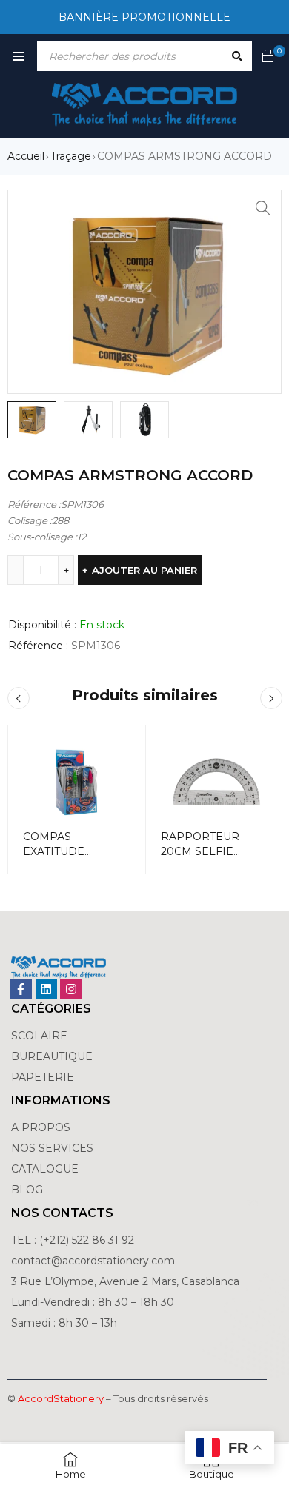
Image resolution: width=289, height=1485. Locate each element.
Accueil (25, 156)
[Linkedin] (46, 989)
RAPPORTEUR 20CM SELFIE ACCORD (200, 851)
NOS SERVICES (52, 1148)
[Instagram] (71, 989)
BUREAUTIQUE (52, 1056)
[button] (263, 208)
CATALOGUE (45, 1169)
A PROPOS (40, 1127)
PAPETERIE (42, 1077)
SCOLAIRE (40, 1035)
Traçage (70, 156)
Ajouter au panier (144, 570)
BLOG (27, 1189)
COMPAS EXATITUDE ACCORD (53, 851)
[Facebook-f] (21, 989)
